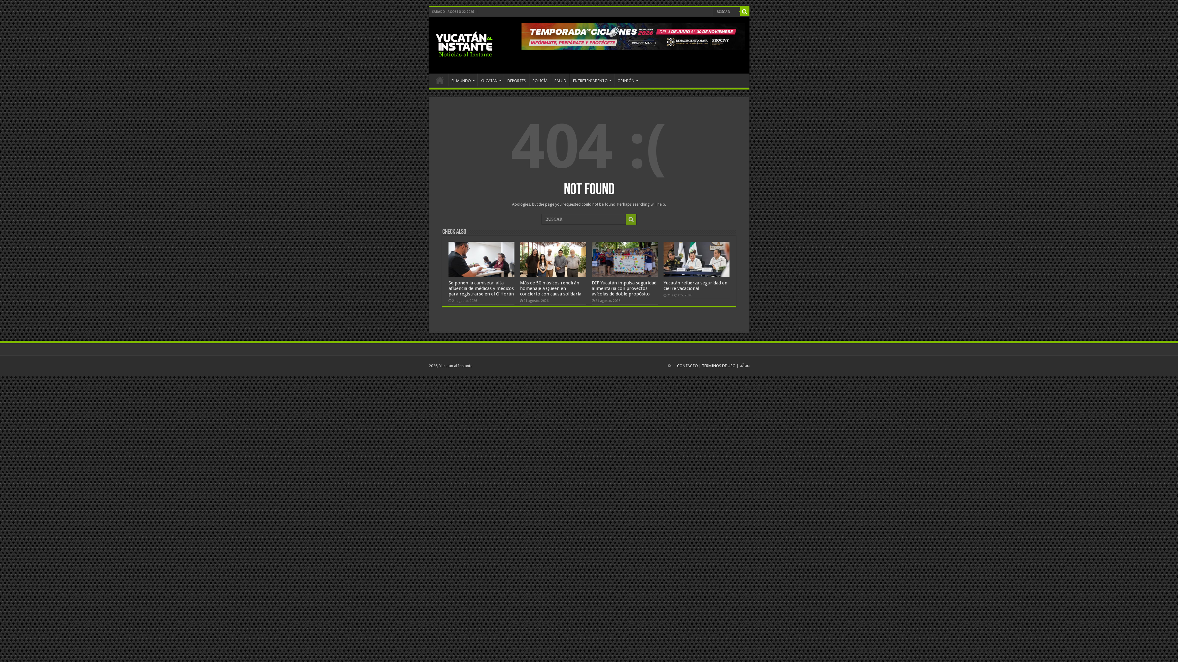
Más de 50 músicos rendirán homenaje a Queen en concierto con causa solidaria (550, 288)
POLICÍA (540, 80)
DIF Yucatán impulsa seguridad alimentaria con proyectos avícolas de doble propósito (624, 288)
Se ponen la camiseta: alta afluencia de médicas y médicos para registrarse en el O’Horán (481, 288)
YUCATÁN (489, 80)
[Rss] (669, 365)
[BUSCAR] (744, 11)
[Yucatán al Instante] (464, 43)
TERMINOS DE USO (719, 365)
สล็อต (744, 365)
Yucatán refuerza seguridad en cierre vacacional (695, 285)
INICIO (440, 80)
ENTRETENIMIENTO (590, 80)
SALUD (560, 80)
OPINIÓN (626, 80)
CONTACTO (687, 365)
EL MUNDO (461, 80)
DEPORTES (516, 80)
